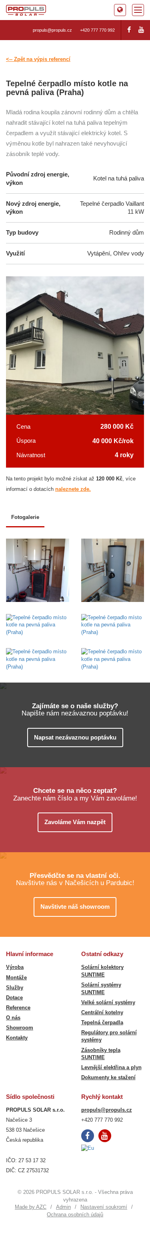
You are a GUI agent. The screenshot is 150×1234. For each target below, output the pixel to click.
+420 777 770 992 (97, 30)
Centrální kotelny (102, 1012)
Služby (14, 988)
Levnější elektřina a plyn (111, 1067)
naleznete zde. (73, 489)
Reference (18, 1008)
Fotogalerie (25, 517)
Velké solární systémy (108, 1002)
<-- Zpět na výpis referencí (38, 59)
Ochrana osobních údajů (75, 1215)
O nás (13, 1018)
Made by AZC (30, 1207)
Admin (63, 1207)
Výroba (15, 967)
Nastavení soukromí (103, 1207)
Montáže (16, 978)
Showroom (19, 1028)
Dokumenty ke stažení (108, 1077)
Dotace (14, 998)
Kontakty (17, 1038)
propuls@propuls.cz (52, 30)
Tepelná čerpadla (102, 1022)
